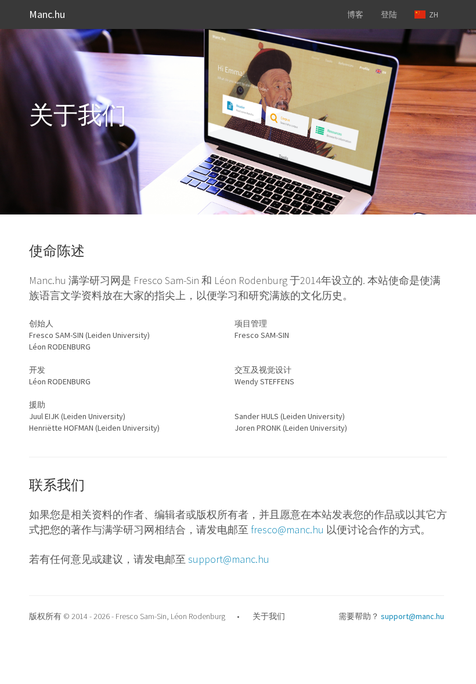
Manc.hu (47, 14)
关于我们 (269, 616)
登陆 (389, 14)
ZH (431, 14)
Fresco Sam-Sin (141, 616)
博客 (355, 14)
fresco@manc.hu (287, 529)
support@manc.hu (228, 559)
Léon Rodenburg (198, 616)
